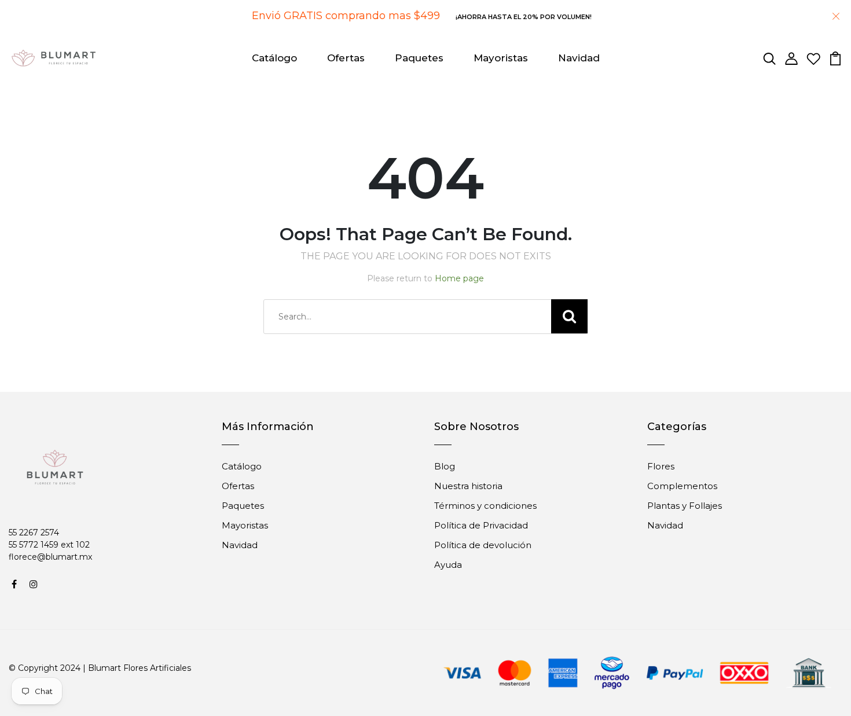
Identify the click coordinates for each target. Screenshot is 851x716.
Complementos (682, 485)
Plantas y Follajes (684, 505)
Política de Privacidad (481, 525)
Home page (459, 278)
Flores (660, 466)
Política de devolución (482, 544)
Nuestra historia (468, 485)
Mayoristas (501, 58)
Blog (444, 466)
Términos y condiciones (485, 505)
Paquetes (419, 58)
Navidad (579, 58)
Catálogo (274, 58)
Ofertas (346, 58)
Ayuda (448, 564)
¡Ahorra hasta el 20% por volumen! (524, 17)
